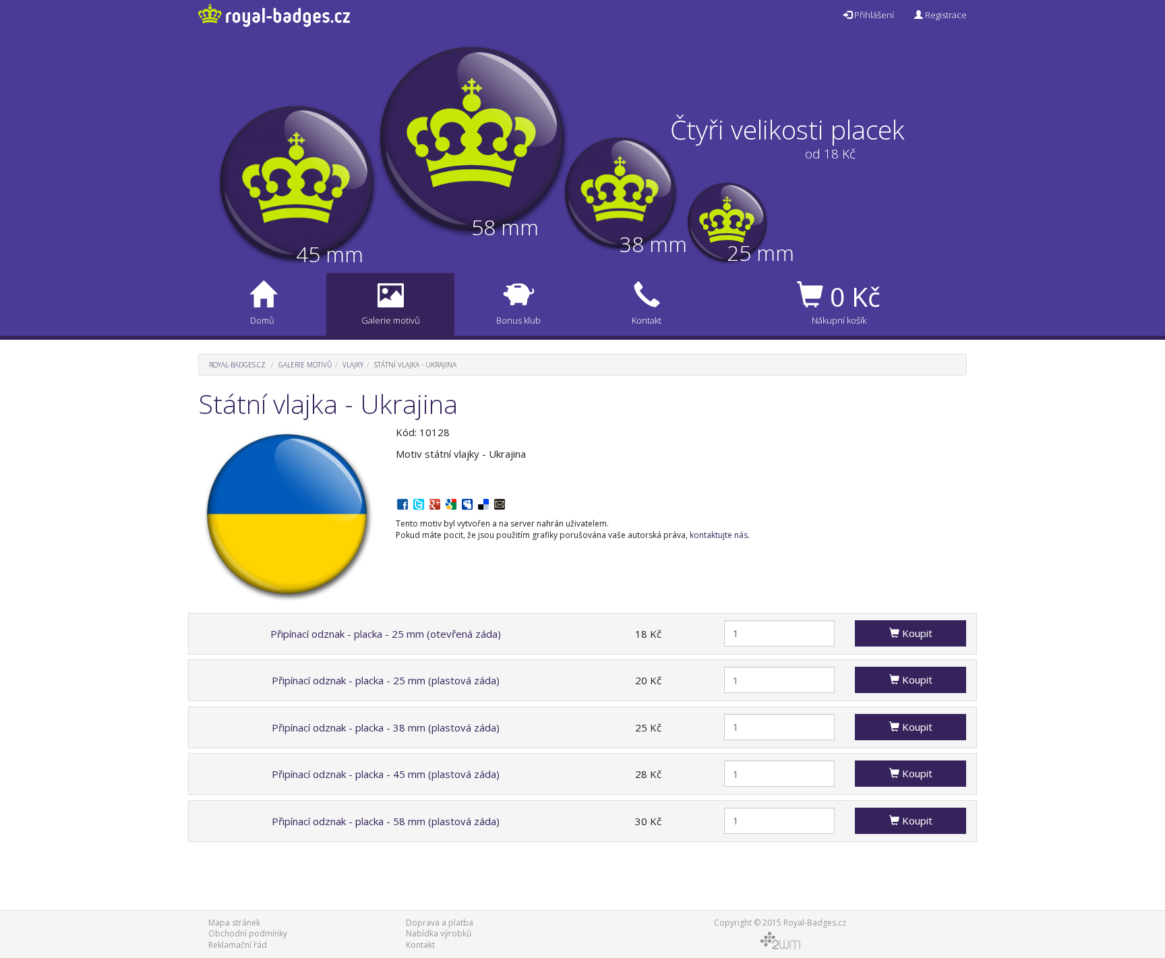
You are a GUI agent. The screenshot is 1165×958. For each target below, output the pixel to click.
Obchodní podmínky (247, 933)
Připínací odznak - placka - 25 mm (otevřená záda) (385, 633)
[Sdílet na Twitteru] (418, 503)
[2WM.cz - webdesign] (779, 940)
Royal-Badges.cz (237, 364)
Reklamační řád (237, 945)
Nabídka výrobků (438, 933)
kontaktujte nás (719, 535)
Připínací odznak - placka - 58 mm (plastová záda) (386, 821)
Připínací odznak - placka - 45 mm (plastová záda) (386, 774)
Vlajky (352, 364)
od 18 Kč (830, 153)
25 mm (760, 252)
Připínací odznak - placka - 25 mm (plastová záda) (386, 680)
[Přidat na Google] (451, 503)
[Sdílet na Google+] (435, 503)
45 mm (329, 253)
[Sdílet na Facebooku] (402, 503)
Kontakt (420, 945)
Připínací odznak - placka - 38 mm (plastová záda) (386, 727)
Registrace (945, 15)
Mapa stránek (234, 922)
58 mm (505, 226)
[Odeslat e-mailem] (499, 503)
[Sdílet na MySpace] (467, 503)
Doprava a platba (439, 922)
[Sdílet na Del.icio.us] (483, 503)
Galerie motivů (305, 364)
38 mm (653, 243)
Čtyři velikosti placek (787, 129)
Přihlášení (873, 15)
